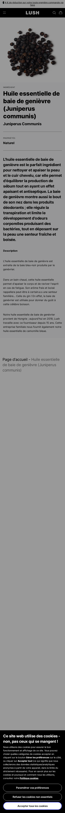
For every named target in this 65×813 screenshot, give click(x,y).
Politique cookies (29, 778)
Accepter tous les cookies (33, 805)
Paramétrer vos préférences (32, 787)
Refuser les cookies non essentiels (32, 796)
